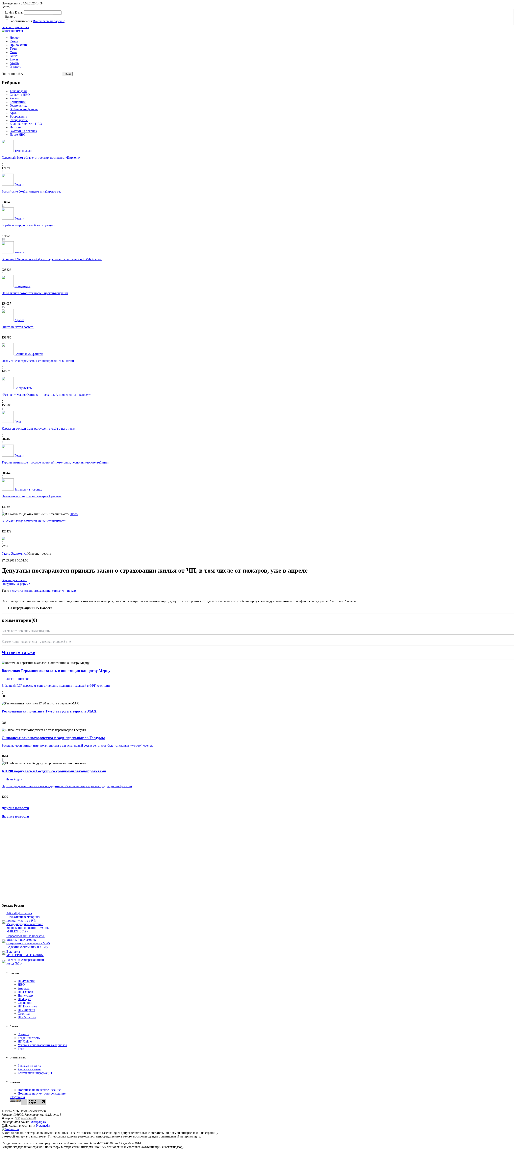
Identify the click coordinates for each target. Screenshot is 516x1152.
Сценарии (25, 1002)
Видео (14, 55)
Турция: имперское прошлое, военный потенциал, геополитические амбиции (55, 462)
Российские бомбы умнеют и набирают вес (31, 191)
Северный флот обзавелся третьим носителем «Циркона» (41, 157)
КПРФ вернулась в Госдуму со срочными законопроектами (54, 771)
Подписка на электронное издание (42, 1093)
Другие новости (15, 808)
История (15, 127)
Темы (13, 48)
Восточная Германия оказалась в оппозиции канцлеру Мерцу (56, 671)
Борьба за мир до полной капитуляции (28, 225)
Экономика (19, 553)
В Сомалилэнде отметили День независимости (34, 521)
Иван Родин (13, 779)
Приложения (18, 45)
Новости (16, 37)
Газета (14, 41)
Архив (14, 63)
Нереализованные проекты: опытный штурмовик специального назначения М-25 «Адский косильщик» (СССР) (28, 941)
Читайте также (18, 652)
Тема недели (18, 91)
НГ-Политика (27, 1006)
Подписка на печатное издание (39, 1090)
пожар (71, 590)
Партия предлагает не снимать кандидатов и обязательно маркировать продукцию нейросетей (67, 786)
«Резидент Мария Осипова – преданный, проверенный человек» (46, 394)
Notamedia (43, 1125)
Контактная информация (35, 1073)
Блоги (14, 59)
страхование (41, 590)
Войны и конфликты (24, 109)
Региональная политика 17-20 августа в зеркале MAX (49, 711)
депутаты (16, 590)
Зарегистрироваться (15, 27)
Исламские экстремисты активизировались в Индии (38, 360)
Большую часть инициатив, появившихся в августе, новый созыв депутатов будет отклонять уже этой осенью (77, 745)
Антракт (23, 988)
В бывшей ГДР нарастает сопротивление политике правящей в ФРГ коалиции (56, 685)
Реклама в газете (29, 1069)
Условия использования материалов (42, 1045)
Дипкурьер (25, 995)
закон (28, 590)
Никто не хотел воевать (18, 327)
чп (64, 590)
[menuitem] (262, 38)
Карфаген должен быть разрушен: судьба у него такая (38, 428)
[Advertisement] (26, 862)
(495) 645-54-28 (25, 1118)
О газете (15, 66)
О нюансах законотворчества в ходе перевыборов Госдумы (53, 738)
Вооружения (18, 116)
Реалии (15, 98)
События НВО (20, 94)
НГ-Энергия (26, 1010)
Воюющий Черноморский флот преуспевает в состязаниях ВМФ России (52, 259)
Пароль (10, 16)
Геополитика (18, 105)
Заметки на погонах (23, 131)
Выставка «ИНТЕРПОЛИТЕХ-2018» (25, 953)
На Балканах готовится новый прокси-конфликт (35, 293)
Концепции (18, 102)
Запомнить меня (21, 21)
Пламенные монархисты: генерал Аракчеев (31, 496)
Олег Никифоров (17, 678)
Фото (13, 52)
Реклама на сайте (29, 1065)
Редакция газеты (29, 1038)
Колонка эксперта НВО (26, 123)
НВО (21, 984)
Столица (24, 1013)
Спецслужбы (19, 120)
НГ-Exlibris (25, 992)
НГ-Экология (27, 1017)
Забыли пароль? (53, 21)
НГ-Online (25, 1041)
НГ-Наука (24, 999)
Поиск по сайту (12, 73)
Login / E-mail (14, 12)
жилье (56, 590)
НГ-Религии (26, 981)
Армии (14, 113)
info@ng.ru (38, 1122)
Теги (21, 1048)
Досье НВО (18, 134)
